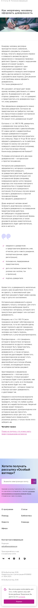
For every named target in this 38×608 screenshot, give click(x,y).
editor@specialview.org (9, 546)
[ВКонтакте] (3, 558)
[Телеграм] (8, 558)
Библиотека (26, 516)
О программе (7, 509)
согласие (21, 597)
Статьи (5, 1)
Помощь (5, 516)
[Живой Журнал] (24, 558)
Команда (25, 522)
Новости (5, 522)
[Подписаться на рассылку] (33, 481)
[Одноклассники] (19, 558)
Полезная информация (19, 1)
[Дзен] (14, 558)
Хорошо (19, 601)
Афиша (4, 528)
